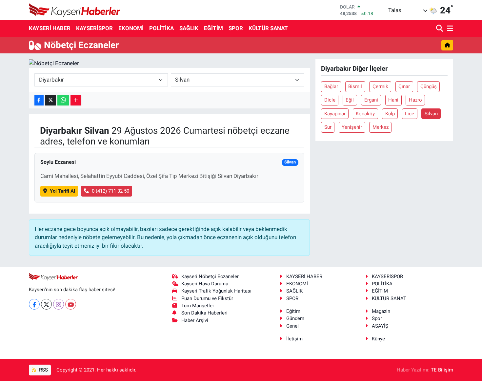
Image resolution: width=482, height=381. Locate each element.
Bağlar (331, 86)
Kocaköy (365, 114)
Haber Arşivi (194, 320)
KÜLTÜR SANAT (268, 28)
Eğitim (293, 311)
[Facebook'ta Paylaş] (39, 100)
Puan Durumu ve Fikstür (207, 298)
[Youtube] (70, 304)
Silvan (431, 114)
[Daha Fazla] (75, 100)
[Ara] (440, 29)
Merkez (380, 127)
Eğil (350, 100)
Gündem (295, 318)
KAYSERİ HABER (49, 28)
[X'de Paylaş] (50, 100)
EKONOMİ (131, 28)
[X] (46, 304)
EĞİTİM (213, 28)
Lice (409, 114)
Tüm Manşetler (197, 306)
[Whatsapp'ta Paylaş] (63, 100)
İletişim (294, 339)
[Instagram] (58, 304)
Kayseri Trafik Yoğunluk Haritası (216, 291)
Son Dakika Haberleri (204, 313)
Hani (393, 100)
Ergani (371, 100)
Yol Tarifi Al (62, 191)
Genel (292, 326)
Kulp (390, 114)
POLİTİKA (161, 28)
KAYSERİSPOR (94, 28)
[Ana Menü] (448, 29)
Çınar (404, 86)
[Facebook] (34, 304)
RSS (43, 370)
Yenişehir (352, 127)
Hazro (415, 100)
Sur (327, 127)
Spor (377, 318)
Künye (378, 339)
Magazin (381, 311)
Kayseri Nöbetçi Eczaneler (210, 276)
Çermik (380, 86)
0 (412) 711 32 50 (110, 191)
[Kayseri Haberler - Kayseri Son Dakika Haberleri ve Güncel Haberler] (75, 10)
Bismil (355, 86)
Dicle (329, 100)
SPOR (236, 28)
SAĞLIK (188, 28)
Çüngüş (428, 86)
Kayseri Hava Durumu (204, 284)
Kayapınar (335, 114)
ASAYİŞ (380, 326)
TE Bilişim (442, 370)
